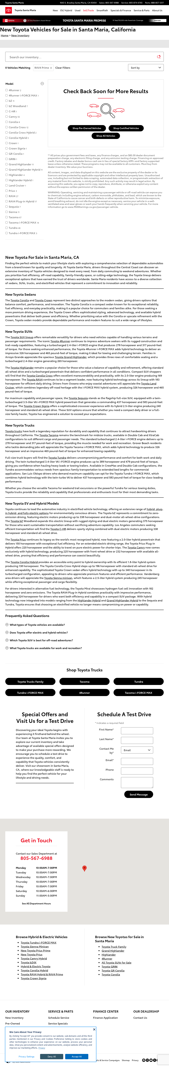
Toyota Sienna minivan (58, 578)
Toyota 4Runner (60, 341)
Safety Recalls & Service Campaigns (103, 1060)
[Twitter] (154, 1060)
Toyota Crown (43, 300)
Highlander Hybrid (89, 600)
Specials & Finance (121, 10)
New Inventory (14, 1017)
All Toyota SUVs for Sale (116, 962)
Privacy (135, 1060)
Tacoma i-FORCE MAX (138, 692)
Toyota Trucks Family (30, 681)
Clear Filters (62, 67)
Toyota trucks (13, 431)
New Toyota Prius (31, 954)
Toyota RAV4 (35, 379)
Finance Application (105, 1017)
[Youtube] (151, 1060)
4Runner (84, 692)
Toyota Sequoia (78, 398)
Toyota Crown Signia (36, 406)
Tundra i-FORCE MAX (30, 692)
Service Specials (58, 1023)
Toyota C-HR (58, 529)
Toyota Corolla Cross (40, 375)
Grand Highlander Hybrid (122, 600)
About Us (157, 10)
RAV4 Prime (41, 67)
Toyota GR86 (110, 966)
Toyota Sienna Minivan (35, 946)
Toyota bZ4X (28, 962)
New (55, 10)
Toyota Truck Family (114, 946)
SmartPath (102, 10)
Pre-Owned (12, 1023)
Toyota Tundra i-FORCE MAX (38, 942)
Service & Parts (142, 10)
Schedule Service (58, 1017)
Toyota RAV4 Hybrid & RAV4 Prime (42, 974)
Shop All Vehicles (105, 135)
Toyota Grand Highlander (70, 357)
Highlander (109, 954)
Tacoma (84, 681)
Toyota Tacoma (48, 435)
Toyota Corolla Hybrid (24, 562)
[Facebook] (143, 1060)
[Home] (10, 10)
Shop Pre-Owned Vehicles (87, 128)
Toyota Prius (18, 539)
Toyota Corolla (20, 300)
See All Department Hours (36, 903)
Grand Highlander (113, 950)
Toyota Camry (136, 547)
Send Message (139, 794)
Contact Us (140, 1017)
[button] (84, 624)
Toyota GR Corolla (113, 970)
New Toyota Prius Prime (35, 950)
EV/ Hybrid (66, 10)
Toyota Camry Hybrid (34, 958)
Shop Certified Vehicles (126, 128)
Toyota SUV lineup (22, 337)
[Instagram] (147, 1060)
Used (77, 10)
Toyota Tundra (57, 457)
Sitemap (126, 1060)
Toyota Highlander (22, 367)
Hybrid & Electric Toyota (35, 966)
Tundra (138, 681)
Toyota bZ (17, 521)
